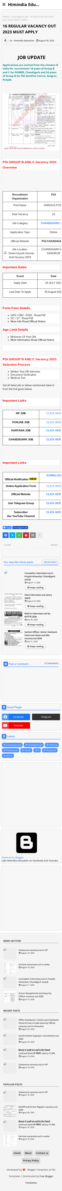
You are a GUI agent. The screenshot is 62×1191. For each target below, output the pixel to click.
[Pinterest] (26, 535)
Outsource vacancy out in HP (33, 950)
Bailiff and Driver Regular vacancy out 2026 (38, 1108)
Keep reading (36, 587)
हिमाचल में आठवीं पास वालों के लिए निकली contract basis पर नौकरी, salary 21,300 (37, 1052)
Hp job (28, 750)
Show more (50, 561)
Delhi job (53, 744)
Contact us (42, 1153)
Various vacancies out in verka (34, 964)
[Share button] (39, 535)
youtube (18, 725)
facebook (18, 716)
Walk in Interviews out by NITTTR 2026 (37, 615)
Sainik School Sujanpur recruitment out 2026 (39, 1037)
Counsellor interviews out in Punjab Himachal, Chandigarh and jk (39, 576)
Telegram (46, 716)
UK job (9, 755)
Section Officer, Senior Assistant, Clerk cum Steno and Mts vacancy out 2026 (40, 635)
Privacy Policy (31, 1160)
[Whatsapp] (19, 535)
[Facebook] (6, 535)
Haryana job (12, 750)
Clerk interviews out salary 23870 (38, 596)
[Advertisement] (31, 794)
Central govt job (13, 744)
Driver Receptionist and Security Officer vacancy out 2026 (35, 995)
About (28, 1153)
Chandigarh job (19, 16)
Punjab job (51, 750)
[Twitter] (12, 535)
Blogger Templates (37, 1169)
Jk (38, 750)
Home (6, 16)
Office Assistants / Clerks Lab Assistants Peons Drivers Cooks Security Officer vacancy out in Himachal (39, 1023)
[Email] (33, 535)
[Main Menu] (4, 4)
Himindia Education (28, 4)
